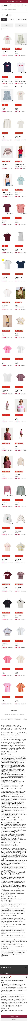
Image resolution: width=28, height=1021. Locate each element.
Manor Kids (7, 849)
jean (15, 830)
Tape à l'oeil (24, 849)
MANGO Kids (14, 849)
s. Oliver (5, 851)
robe (12, 831)
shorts (24, 830)
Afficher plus (14, 710)
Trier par (21, 25)
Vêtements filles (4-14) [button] (7, 719)
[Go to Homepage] (6, 5)
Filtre (6, 25)
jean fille (11, 804)
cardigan (9, 827)
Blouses (12, 19)
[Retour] (2, 15)
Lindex (19, 849)
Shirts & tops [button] (18, 719)
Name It (20, 848)
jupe (18, 804)
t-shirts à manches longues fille (15, 776)
